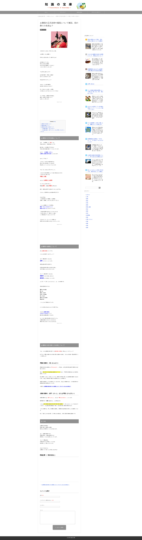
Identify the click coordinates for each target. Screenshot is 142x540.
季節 (87, 200)
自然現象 (88, 215)
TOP (42, 16)
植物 (87, 211)
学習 (87, 202)
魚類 (87, 225)
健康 (87, 198)
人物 (87, 196)
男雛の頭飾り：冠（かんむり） (48, 128)
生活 (87, 213)
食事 (87, 223)
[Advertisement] (59, 110)
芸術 (87, 217)
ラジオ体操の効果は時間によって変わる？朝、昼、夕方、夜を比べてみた (95, 92)
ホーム (46, 12)
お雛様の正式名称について (46, 123)
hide (54, 121)
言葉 (87, 221)
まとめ (42, 131)
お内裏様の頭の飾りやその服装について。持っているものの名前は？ (55, 484)
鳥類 (87, 227)
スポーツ (88, 194)
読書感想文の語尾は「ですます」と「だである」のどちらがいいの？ (95, 140)
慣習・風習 (88, 206)
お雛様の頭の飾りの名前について (47, 126)
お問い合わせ (79, 12)
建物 (87, 204)
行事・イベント (43, 29)
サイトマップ (62, 12)
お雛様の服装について (45, 125)
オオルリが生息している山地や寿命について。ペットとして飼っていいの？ (95, 108)
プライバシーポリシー (96, 12)
